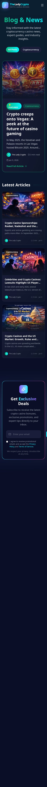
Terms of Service (26, 446)
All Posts (12, 49)
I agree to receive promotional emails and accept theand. (23, 444)
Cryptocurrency (31, 49)
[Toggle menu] (42, 5)
